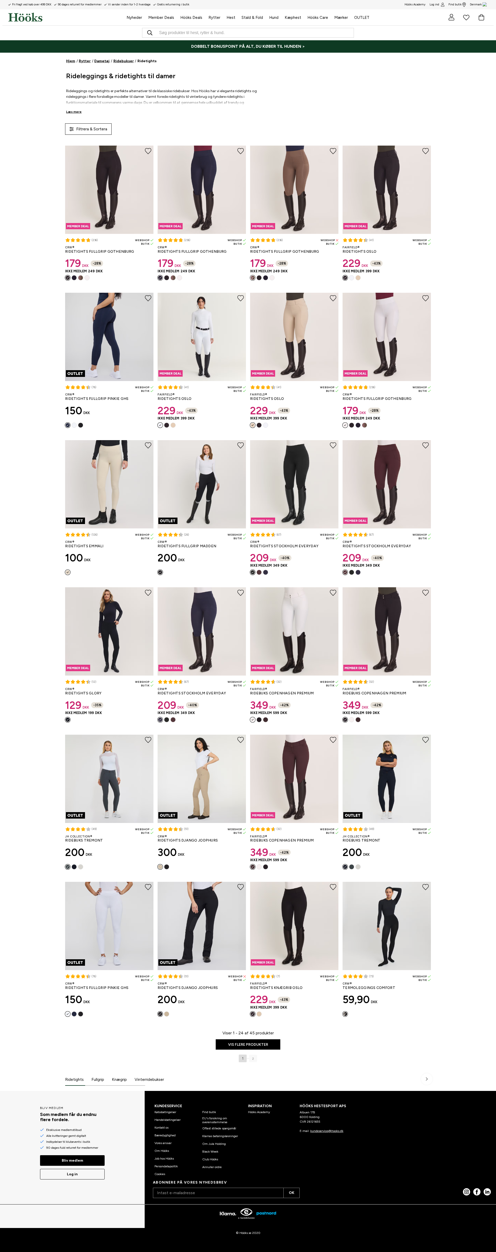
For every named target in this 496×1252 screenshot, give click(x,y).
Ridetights (74, 1079)
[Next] (426, 1079)
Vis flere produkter (248, 1044)
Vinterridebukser (149, 1079)
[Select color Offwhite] (67, 572)
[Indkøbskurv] (481, 17)
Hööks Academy (259, 1112)
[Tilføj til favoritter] (148, 151)
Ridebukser (123, 61)
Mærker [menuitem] (341, 17)
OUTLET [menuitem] (361, 17)
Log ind (434, 4)
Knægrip (119, 1079)
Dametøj (102, 61)
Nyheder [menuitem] (134, 17)
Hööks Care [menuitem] (317, 17)
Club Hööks (210, 1159)
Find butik (455, 4)
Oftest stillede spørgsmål (219, 1128)
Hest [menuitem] (231, 17)
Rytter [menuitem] (214, 17)
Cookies (159, 1174)
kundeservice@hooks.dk (326, 1131)
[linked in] (487, 1191)
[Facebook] (477, 1191)
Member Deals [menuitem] (161, 17)
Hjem (70, 61)
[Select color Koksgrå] (67, 866)
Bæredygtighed (165, 1135)
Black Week (210, 1151)
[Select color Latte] (80, 277)
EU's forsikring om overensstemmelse (214, 1120)
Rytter (85, 61)
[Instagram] (466, 1191)
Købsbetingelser (165, 1112)
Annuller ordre (212, 1167)
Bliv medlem (72, 1160)
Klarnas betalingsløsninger (220, 1136)
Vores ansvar (163, 1143)
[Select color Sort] (67, 277)
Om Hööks (161, 1151)
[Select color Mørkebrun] (259, 572)
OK (291, 1193)
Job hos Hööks (164, 1158)
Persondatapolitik (166, 1166)
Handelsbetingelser (167, 1120)
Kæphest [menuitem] (293, 17)
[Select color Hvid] (87, 277)
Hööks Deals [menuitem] (191, 17)
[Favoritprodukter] (466, 17)
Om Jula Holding (214, 1144)
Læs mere (74, 112)
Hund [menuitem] (273, 17)
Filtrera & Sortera (91, 128)
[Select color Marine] (74, 277)
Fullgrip (97, 1079)
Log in (72, 1174)
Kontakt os (161, 1127)
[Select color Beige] (358, 277)
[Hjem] (65, 17)
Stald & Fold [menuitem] (252, 17)
